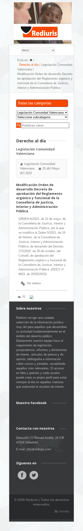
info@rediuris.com (39, 449)
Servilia (64, 511)
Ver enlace (34, 283)
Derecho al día (29, 64)
